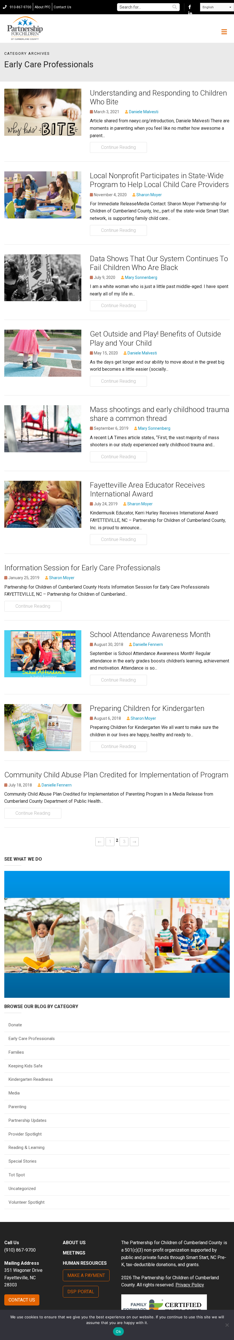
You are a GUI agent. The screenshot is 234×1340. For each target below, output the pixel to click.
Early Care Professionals (32, 1038)
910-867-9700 (20, 7)
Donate (15, 1024)
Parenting (17, 1106)
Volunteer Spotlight (27, 1202)
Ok (118, 1331)
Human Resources (85, 1263)
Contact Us (62, 7)
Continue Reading (118, 147)
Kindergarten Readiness (31, 1079)
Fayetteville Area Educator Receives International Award (147, 489)
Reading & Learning (27, 1147)
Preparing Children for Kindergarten (147, 708)
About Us (74, 1242)
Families (16, 1052)
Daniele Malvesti (143, 112)
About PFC (43, 7)
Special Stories (23, 1161)
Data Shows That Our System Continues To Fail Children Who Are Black (159, 263)
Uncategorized (22, 1188)
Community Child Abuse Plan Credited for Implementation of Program (116, 775)
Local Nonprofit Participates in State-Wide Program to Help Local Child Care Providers (159, 180)
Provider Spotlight (25, 1134)
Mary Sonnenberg (141, 277)
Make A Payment (86, 1275)
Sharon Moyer (149, 194)
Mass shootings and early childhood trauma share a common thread (159, 414)
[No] (227, 1325)
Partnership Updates (28, 1120)
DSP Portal (80, 1291)
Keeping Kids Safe (26, 1066)
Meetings (74, 1253)
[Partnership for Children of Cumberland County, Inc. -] (24, 28)
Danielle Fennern (148, 644)
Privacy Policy (189, 1285)
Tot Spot (17, 1174)
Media (14, 1093)
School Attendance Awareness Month (150, 634)
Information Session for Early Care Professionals (82, 567)
